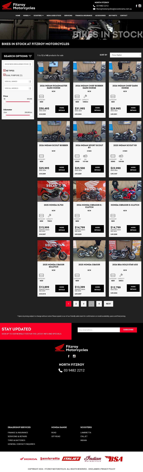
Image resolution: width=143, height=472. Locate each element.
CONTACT (123, 15)
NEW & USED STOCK (54, 15)
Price (5, 96)
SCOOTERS (38, 15)
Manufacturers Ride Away (44, 230)
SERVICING (68, 15)
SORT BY (103, 54)
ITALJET (83, 436)
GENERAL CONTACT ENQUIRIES (21, 444)
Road (53, 432)
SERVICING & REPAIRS (17, 436)
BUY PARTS (113, 15)
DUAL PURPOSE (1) (14, 75)
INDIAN (83, 440)
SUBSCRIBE (128, 330)
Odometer (7, 109)
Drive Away (42, 110)
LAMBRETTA (85, 432)
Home (18, 15)
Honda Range (59, 427)
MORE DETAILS (62, 109)
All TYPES (10, 70)
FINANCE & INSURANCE (83, 15)
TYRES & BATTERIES (16, 440)
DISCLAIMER (93, 469)
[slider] (4, 101)
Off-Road (55, 436)
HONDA (26, 15)
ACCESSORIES (100, 15)
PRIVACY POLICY (108, 469)
